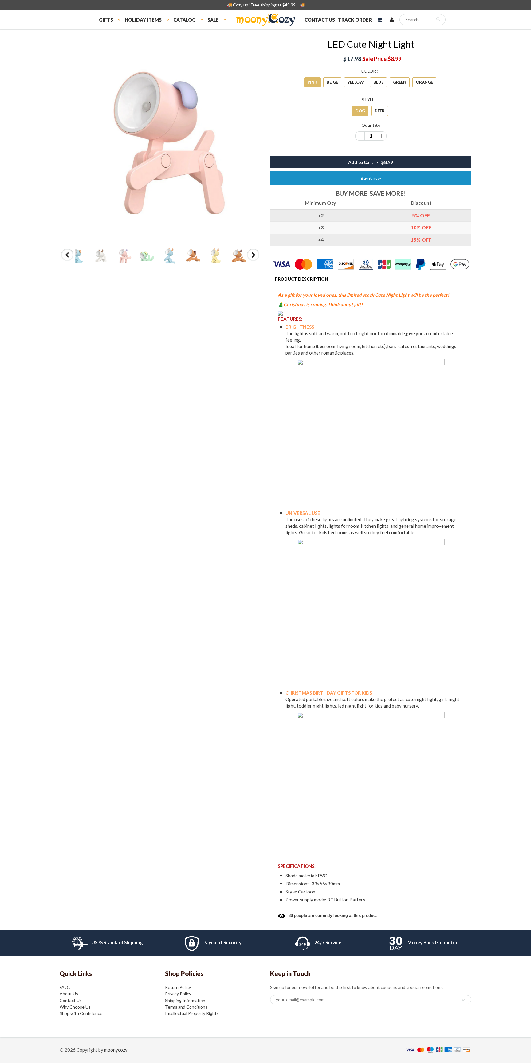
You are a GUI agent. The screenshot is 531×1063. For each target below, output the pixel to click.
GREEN (399, 82)
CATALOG (184, 19)
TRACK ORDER (355, 19)
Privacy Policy (178, 993)
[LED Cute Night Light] (160, 139)
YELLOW (356, 82)
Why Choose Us (75, 1006)
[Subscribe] (464, 1000)
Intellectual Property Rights (192, 1013)
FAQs (65, 987)
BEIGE (332, 82)
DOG (360, 110)
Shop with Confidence (81, 1013)
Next (253, 260)
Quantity (370, 125)
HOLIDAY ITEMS (143, 19)
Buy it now (371, 178)
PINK (312, 82)
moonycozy (116, 1050)
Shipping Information (185, 1000)
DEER (380, 110)
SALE (213, 19)
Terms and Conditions (186, 1006)
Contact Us (71, 1000)
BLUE (378, 82)
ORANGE (424, 82)
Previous (67, 260)
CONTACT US (320, 19)
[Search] (438, 19)
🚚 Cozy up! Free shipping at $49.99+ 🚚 (266, 4)
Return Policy (178, 987)
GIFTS (106, 19)
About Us (69, 993)
